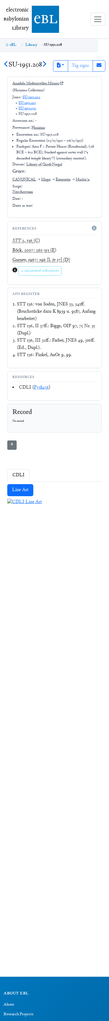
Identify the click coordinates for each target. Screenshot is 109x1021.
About (9, 1004)
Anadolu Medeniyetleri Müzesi (35, 83)
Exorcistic (63, 179)
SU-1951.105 (27, 103)
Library (31, 44)
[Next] (44, 65)
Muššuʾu (83, 179)
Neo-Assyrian (22, 191)
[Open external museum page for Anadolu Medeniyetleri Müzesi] (61, 84)
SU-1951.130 (27, 108)
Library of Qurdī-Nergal (44, 164)
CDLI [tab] (18, 475)
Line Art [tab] (20, 490)
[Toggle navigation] (97, 19)
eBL (13, 44)
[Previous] (6, 65)
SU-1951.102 (31, 97)
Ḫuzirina (38, 127)
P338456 (41, 387)
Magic (46, 179)
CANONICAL (24, 179)
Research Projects (18, 1014)
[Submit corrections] (99, 66)
